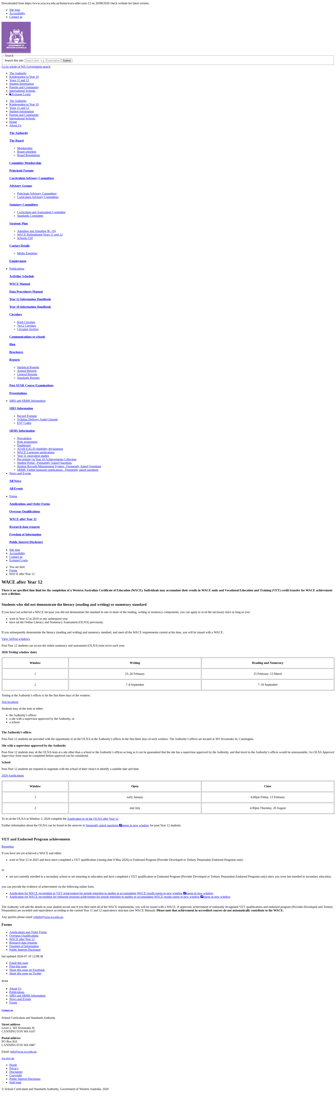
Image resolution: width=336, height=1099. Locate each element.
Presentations (18, 393)
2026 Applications (13, 775)
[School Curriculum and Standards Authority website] (46, 52)
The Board (16, 140)
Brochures (16, 352)
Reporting (8, 846)
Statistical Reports (28, 367)
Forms (13, 496)
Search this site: (14, 60)
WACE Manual (19, 283)
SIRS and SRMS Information (27, 400)
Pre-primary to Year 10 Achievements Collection (46, 459)
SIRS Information (21, 408)
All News (15, 481)
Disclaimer (16, 1072)
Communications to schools (27, 336)
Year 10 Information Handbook (30, 306)
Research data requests (24, 526)
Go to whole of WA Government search (26, 66)
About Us (15, 125)
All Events (16, 488)
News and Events (20, 473)
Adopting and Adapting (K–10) (36, 231)
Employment (17, 261)
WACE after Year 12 (23, 519)
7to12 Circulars (26, 325)
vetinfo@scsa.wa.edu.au (48, 917)
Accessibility (17, 13)
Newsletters (24, 438)
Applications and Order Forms (29, 504)
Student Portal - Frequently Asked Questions (44, 462)
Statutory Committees (23, 204)
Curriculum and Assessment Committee (41, 212)
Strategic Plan (18, 223)
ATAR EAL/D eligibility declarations (40, 448)
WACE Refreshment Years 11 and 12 (40, 234)
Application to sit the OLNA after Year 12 (92, 818)
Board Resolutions (28, 155)
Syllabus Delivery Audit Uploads (37, 419)
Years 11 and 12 (19, 80)
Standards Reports (28, 377)
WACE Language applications (35, 452)
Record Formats (27, 416)
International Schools (22, 90)
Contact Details (19, 245)
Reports (14, 359)
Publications (16, 268)
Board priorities (26, 151)
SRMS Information (22, 430)
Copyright (15, 1075)
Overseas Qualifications (24, 511)
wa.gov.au (8, 1058)
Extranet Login (21, 94)
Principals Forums (21, 170)
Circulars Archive (28, 329)
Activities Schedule (21, 276)
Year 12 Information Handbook (30, 299)
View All (7, 639)
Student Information (21, 83)
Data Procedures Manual (26, 291)
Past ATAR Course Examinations (31, 385)
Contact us (15, 16)
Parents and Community (24, 87)
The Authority (18, 73)
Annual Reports (27, 370)
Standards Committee (30, 215)
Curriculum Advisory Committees (31, 178)
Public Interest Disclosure (26, 542)
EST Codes (24, 423)
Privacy (14, 1068)
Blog (12, 344)
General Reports (27, 374)
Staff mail (15, 1082)
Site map (14, 9)
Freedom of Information (25, 534)
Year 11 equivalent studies (33, 455)
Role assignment (27, 441)
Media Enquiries (27, 253)
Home (13, 122)
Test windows (21, 639)
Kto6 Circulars (26, 322)
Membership (24, 148)
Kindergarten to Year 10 (24, 76)
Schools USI (25, 238)
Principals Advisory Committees (37, 193)
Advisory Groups (20, 185)
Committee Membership (25, 163)
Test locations (10, 702)
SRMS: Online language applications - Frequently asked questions (57, 469)
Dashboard (24, 445)
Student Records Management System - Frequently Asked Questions (59, 466)
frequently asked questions (117, 825)
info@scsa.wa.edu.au (23, 1051)
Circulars (15, 314)
